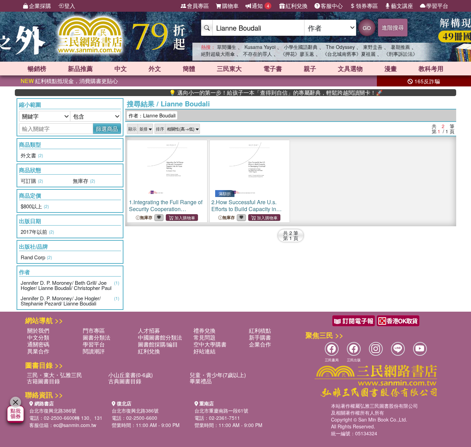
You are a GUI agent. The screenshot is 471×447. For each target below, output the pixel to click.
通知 (260, 6)
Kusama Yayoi (259, 46)
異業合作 (38, 351)
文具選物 (350, 68)
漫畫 (390, 68)
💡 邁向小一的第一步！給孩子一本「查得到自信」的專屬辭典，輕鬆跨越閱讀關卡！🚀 (266, 92)
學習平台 (437, 6)
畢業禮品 (201, 381)
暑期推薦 (400, 46)
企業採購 (40, 6)
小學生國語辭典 (301, 46)
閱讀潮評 (94, 351)
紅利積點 (260, 330)
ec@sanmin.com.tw (74, 425)
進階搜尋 (393, 27)
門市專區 (94, 330)
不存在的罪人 (257, 53)
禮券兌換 (204, 330)
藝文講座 (402, 6)
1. (165, 212)
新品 (80, 68)
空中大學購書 (210, 344)
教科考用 (431, 68)
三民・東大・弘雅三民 (54, 375)
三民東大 (229, 68)
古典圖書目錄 (124, 381)
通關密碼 (38, 344)
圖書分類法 (96, 337)
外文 (155, 68)
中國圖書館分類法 (160, 337)
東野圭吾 (372, 46)
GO (367, 27)
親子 (310, 68)
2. (244, 209)
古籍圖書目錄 (43, 381)
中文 (120, 68)
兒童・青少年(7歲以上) (218, 375)
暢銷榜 (37, 68)
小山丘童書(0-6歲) (130, 375)
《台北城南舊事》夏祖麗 (348, 53)
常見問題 (204, 337)
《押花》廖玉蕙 (297, 53)
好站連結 (204, 351)
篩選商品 (107, 129)
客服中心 (332, 6)
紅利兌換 (296, 6)
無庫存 (146, 217)
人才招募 (149, 330)
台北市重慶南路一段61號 (221, 410)
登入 (69, 6)
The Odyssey (340, 46)
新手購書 (260, 337)
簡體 (189, 68)
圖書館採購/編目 (158, 344)
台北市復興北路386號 (52, 410)
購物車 (230, 6)
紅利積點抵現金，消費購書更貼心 (69, 81)
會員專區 (198, 6)
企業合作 (260, 344)
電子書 (272, 68)
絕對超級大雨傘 (218, 53)
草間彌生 (226, 46)
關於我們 (38, 330)
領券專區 (367, 6)
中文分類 (38, 337)
